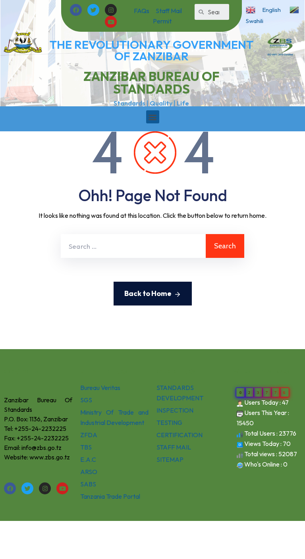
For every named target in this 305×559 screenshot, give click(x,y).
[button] (152, 116)
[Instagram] (111, 10)
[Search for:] (133, 246)
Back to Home (148, 293)
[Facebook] (76, 10)
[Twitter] (93, 10)
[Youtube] (111, 22)
